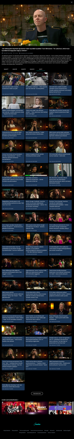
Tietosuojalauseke (24, 430)
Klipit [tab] (40, 69)
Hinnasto (52, 430)
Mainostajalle (67, 430)
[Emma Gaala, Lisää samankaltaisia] (60, 408)
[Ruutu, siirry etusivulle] (37, 424)
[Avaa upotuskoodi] (71, 6)
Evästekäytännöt (31, 432)
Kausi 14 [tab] (32, 69)
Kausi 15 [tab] (23, 69)
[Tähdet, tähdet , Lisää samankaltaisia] (36, 408)
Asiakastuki (59, 430)
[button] (37, 25)
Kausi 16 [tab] (15, 69)
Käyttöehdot (7, 430)
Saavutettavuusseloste (37, 430)
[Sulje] (71, 2)
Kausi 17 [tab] (6, 69)
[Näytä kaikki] (37, 408)
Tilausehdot (15, 430)
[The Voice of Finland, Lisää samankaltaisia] (13, 408)
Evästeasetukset (42, 432)
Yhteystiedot (22, 432)
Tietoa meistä (51, 432)
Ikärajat (46, 430)
